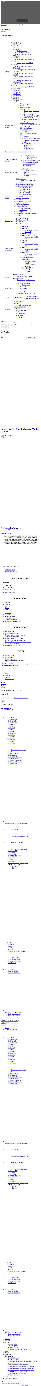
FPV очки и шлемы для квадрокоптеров (23, 202)
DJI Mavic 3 (16, 49)
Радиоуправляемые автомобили (29, 164)
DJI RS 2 (24, 242)
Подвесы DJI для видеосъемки (29, 144)
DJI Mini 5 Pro (17, 44)
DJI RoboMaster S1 (19, 278)
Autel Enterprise (25, 107)
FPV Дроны (7, 197)
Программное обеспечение (17, 1373)
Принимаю (22, 1385)
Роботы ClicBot (18, 274)
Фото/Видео (8, 221)
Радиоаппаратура (21, 206)
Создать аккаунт (6, 708)
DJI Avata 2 (16, 68)
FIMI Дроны (17, 56)
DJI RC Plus (24, 131)
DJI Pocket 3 (25, 226)
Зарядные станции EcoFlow (14, 297)
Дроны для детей (28, 155)
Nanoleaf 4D (22, 310)
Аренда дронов (13, 1344)
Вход (3, 701)
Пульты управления (30, 174)
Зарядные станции (32, 296)
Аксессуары (24, 169)
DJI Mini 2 (16, 85)
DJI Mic (27, 271)
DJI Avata (16, 71)
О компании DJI (13, 1358)
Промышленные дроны (10, 126)
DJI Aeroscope (24, 136)
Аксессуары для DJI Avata (25, 73)
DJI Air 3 (15, 61)
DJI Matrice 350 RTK (26, 114)
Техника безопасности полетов (18, 1364)
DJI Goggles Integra (11, 528)
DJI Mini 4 (16, 57)
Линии (20, 312)
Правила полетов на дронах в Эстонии (21, 1366)
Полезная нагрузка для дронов (30, 138)
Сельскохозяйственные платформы (16, 152)
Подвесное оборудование (28, 147)
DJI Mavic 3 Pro (22, 51)
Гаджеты (7, 309)
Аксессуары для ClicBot (25, 276)
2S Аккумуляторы (25, 189)
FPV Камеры (20, 199)
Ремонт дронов (13, 1346)
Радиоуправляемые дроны (31, 160)
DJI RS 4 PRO (26, 233)
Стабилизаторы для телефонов (28, 258)
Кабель (26, 172)
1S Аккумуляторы (25, 187)
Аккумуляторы (29, 170)
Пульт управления (25, 208)
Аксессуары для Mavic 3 (24, 54)
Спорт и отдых (9, 288)
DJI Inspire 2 (17, 95)
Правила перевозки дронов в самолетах (21, 1368)
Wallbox (16, 303)
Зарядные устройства (22, 204)
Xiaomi (24, 290)
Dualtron (24, 286)
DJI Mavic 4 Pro (18, 42)
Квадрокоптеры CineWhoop (25, 184)
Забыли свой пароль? (21, 698)
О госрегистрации (14, 1359)
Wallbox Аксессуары (24, 305)
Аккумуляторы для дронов (24, 186)
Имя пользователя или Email (11, 690)
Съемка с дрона (13, 1347)
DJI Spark (16, 101)
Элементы (21, 313)
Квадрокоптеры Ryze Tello (32, 157)
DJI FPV (15, 75)
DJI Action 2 (20, 222)
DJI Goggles (16, 88)
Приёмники (23, 210)
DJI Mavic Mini (18, 99)
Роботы (7, 277)
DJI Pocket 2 (25, 252)
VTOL (22, 105)
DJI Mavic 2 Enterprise (27, 128)
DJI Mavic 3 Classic (23, 52)
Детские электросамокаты (26, 293)
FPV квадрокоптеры (22, 198)
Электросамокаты (24, 283)
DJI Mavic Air (17, 97)
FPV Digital (19, 196)
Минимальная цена (7, 323)
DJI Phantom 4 (17, 92)
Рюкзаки (27, 175)
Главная (3, 25)
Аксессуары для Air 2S (24, 80)
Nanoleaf (17, 308)
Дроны (7, 71)
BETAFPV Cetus (21, 179)
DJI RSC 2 (25, 247)
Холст (20, 317)
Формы (20, 315)
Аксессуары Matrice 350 (31, 116)
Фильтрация (5, 327)
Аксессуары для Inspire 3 (25, 83)
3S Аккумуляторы (25, 191)
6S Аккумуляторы (25, 194)
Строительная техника (30, 162)
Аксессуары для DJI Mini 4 (25, 59)
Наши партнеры (13, 1375)
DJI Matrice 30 (24, 109)
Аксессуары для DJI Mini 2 (25, 87)
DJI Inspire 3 (17, 82)
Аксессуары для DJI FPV (25, 76)
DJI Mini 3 (16, 64)
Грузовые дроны (25, 104)
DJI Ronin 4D (26, 228)
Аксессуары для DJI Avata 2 (26, 70)
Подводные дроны (11, 172)
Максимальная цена (7, 325)
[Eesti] (21, 19)
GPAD (24, 291)
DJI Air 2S (16, 78)
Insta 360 (19, 223)
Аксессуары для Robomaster (26, 280)
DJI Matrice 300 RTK (26, 118)
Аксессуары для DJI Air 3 (25, 63)
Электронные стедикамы (9, 249)
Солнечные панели (32, 298)
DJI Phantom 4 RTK (26, 130)
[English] (21, 21)
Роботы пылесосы (20, 307)
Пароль (4, 694)
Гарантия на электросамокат (17, 1371)
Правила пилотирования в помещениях (21, 1370)
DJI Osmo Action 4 (22, 218)
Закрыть (3, 31)
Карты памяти (18, 301)
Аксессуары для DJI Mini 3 (25, 66)
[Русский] (17, 15)
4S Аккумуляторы (25, 192)
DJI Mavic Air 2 (18, 90)
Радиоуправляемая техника (11, 160)
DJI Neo (15, 47)
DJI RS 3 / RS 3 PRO (28, 235)
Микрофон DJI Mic (28, 268)
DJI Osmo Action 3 (22, 220)
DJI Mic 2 (28, 269)
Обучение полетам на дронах (17, 1349)
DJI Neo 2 (16, 45)
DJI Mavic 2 (16, 94)
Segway (24, 288)
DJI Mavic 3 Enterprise (27, 123)
